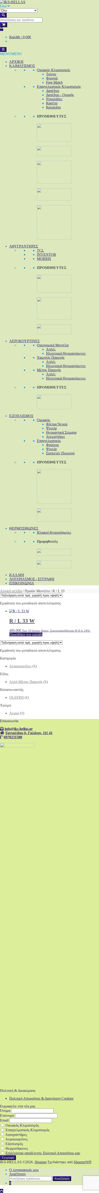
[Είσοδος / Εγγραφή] (1, 29)
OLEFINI (16, 697)
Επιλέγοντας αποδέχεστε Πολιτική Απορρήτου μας (43, 1153)
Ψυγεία (51, 428)
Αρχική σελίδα (11, 591)
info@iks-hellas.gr (19, 729)
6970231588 (13, 737)
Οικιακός (43, 420)
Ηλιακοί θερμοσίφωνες (54, 532)
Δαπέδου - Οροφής (60, 95)
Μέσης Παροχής (49, 370)
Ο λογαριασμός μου (24, 1170)
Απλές (50, 349)
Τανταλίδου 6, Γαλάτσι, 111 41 (28, 733)
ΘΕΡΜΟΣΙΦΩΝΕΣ (23, 528)
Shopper (41, 1162)
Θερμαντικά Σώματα (61, 432)
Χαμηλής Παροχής (50, 357)
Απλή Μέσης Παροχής (26, 682)
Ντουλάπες (54, 99)
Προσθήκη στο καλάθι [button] (25, 634)
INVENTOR (46, 254)
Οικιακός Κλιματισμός (53, 70)
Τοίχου (51, 74)
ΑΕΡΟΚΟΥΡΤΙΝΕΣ (24, 341)
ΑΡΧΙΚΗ (16, 62)
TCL (40, 250)
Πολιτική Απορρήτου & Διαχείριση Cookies (41, 1098)
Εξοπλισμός (14, 1144)
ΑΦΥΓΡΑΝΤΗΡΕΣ (23, 246)
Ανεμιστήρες (55, 437)
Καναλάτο (53, 107)
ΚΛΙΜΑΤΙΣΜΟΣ (22, 66)
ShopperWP (82, 1162)
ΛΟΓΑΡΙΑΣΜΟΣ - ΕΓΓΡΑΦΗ (31, 579)
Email (4, 1120)
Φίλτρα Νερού (56, 424)
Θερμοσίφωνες (16, 1148)
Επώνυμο (7, 1115)
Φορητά (52, 78)
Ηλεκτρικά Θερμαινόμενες (66, 353)
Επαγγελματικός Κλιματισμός (59, 86)
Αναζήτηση (17, 1174)
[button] (11, 54)
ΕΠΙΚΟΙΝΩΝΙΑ (21, 583)
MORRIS (44, 259)
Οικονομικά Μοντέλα (53, 345)
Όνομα (5, 1111)
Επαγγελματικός (49, 441)
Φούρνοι (52, 445)
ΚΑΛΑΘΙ (16, 575)
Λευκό (14, 713)
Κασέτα (51, 103)
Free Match (54, 82)
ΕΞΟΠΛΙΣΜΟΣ (21, 416)
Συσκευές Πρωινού (60, 453)
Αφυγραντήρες (16, 1135)
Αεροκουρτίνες (20, 666)
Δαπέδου (52, 91)
